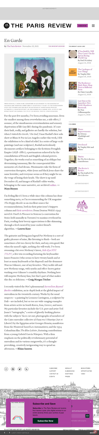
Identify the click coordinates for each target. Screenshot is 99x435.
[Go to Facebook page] (13, 369)
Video (83, 374)
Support (53, 371)
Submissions (70, 371)
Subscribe (82, 26)
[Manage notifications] (93, 430)
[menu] (93, 25)
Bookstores (85, 368)
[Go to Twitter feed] (20, 369)
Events (52, 376)
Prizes (67, 376)
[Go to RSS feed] (26, 369)
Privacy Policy (69, 430)
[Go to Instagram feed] (6, 369)
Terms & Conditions (86, 430)
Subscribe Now (45, 420)
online (53, 185)
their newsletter (24, 210)
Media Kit (68, 368)
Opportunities (86, 371)
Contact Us (54, 374)
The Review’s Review (56, 46)
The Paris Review (14, 46)
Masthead (69, 374)
